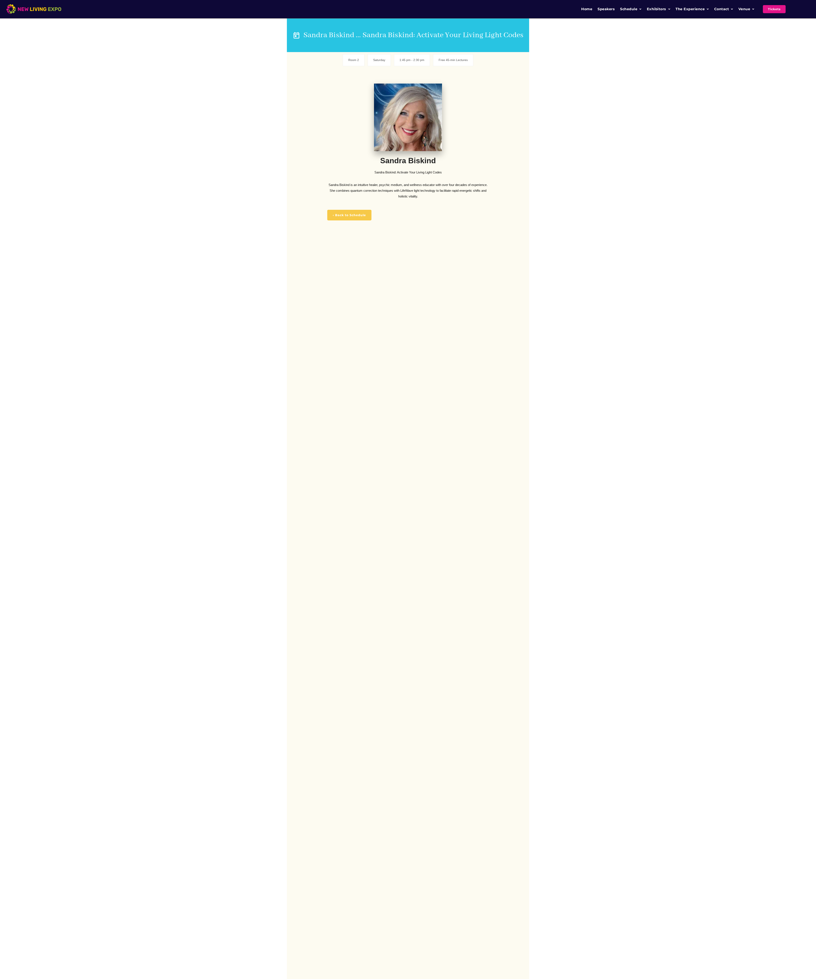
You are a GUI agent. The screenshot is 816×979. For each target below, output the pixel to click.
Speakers (606, 9)
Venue (744, 9)
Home (586, 9)
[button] (631, 9)
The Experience (690, 9)
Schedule (628, 9)
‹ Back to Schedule (349, 215)
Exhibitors (656, 9)
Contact (721, 9)
